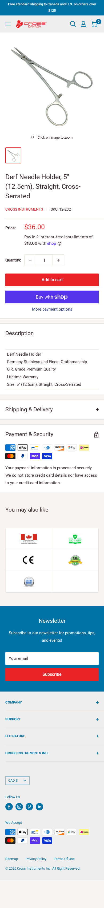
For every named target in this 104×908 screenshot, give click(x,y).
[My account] (83, 24)
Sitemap (11, 859)
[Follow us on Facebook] (9, 806)
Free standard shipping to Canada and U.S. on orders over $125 (52, 7)
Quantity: (13, 260)
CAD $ (13, 780)
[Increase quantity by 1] (58, 260)
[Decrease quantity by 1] (30, 260)
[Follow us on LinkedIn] (39, 806)
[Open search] (73, 24)
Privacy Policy (36, 859)
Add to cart (52, 279)
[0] (94, 24)
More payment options (52, 309)
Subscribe (52, 674)
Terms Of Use (64, 859)
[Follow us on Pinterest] (29, 806)
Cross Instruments (24, 209)
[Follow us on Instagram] (19, 806)
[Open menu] (8, 24)
